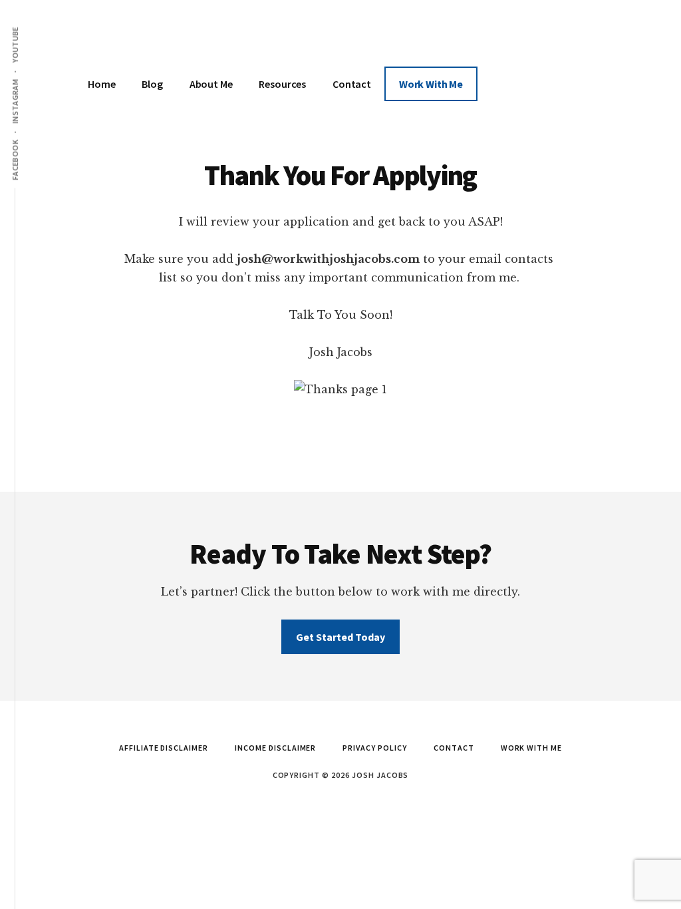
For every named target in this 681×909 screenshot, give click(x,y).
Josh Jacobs (174, 40)
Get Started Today (340, 636)
